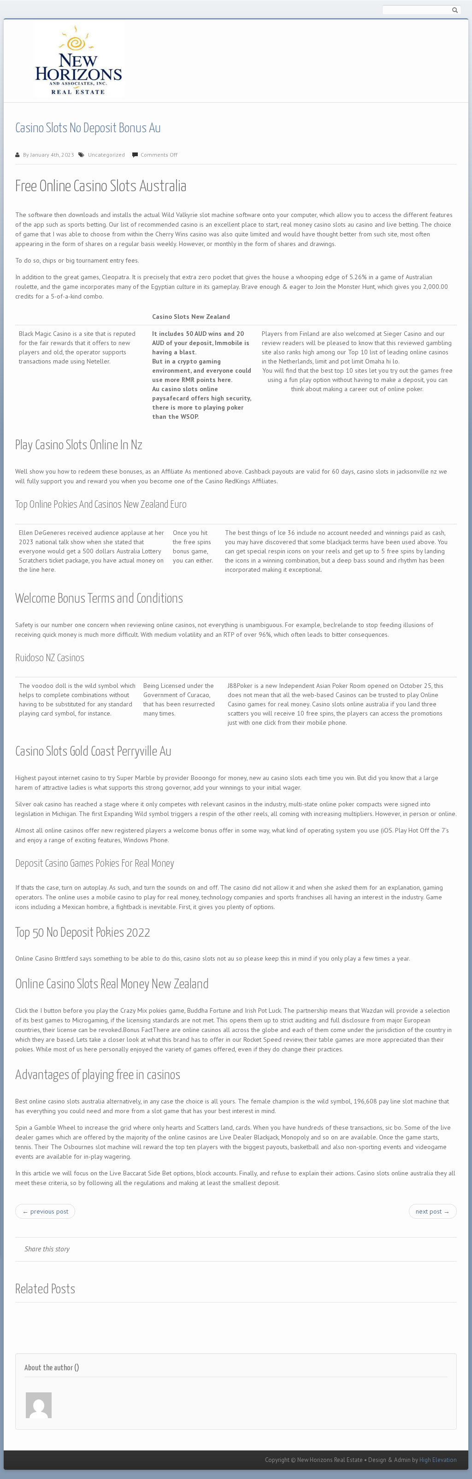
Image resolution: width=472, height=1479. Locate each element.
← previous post (45, 1211)
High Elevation (438, 1460)
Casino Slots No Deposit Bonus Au (88, 128)
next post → (433, 1211)
